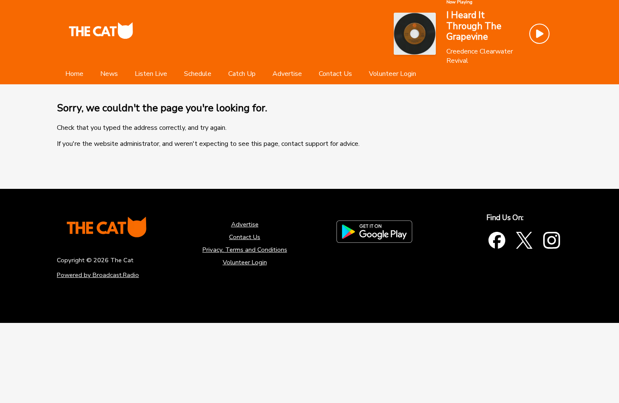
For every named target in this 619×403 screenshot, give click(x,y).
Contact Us (244, 237)
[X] (524, 240)
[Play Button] (539, 34)
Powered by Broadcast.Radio (98, 275)
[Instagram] (551, 240)
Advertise (245, 224)
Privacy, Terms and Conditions (245, 249)
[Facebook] (496, 240)
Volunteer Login (245, 262)
